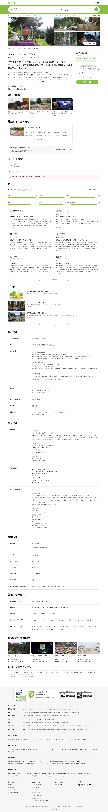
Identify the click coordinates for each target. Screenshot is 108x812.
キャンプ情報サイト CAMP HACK (16, 773)
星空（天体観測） (84, 749)
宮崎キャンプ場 (66, 729)
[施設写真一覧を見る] (31, 31)
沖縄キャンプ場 (83, 729)
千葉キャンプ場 (51, 712)
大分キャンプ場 (58, 729)
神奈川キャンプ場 (35, 712)
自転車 (97, 749)
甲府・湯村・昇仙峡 (14, 672)
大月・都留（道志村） (42, 672)
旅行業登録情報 (78, 806)
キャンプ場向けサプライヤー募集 (39, 800)
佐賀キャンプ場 (34, 729)
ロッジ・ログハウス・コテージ (15, 739)
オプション (16, 171)
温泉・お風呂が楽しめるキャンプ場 (16, 761)
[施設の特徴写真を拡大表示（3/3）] (62, 104)
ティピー (64, 739)
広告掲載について (36, 795)
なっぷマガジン (35, 790)
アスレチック (92, 749)
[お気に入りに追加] (28, 644)
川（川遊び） (22, 749)
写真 (19, 48)
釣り (53, 749)
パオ (68, 739)
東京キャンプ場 (26, 712)
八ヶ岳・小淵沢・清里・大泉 (26, 676)
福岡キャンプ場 (26, 729)
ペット (12, 751)
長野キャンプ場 (34, 715)
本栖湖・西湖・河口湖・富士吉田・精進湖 (72, 672)
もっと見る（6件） (54, 279)
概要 (9, 48)
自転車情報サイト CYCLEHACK (63, 773)
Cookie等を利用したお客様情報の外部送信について (63, 806)
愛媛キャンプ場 (82, 726)
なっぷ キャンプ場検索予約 (14, 15)
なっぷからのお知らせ (13, 792)
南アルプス (12, 676)
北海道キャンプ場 (27, 709)
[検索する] (96, 9)
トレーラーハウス (57, 739)
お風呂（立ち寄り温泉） (73, 749)
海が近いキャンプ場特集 (74, 761)
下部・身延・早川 (91, 672)
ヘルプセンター (58, 784)
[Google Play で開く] (87, 696)
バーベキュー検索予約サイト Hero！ (62, 776)
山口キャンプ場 (58, 726)
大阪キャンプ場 (26, 722)
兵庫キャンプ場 (34, 722)
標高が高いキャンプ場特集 (63, 763)
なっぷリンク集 (11, 790)
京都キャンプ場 (42, 722)
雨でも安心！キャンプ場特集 (38, 763)
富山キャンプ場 (50, 715)
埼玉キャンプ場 (43, 712)
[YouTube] (90, 785)
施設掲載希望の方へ (36, 798)
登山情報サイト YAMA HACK (32, 773)
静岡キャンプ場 (34, 719)
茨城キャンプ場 (59, 712)
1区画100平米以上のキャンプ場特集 (60, 761)
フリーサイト (49, 739)
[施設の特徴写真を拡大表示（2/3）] (40, 104)
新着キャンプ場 (47, 761)
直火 (9, 751)
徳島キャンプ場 (74, 726)
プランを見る (87, 82)
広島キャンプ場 (34, 726)
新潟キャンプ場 (42, 715)
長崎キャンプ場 (42, 729)
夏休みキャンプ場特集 (51, 763)
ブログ (30, 48)
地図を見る (26, 57)
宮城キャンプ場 (51, 709)
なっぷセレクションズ (37, 784)
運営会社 (27, 806)
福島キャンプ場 (75, 709)
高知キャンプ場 (90, 726)
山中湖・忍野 (55, 672)
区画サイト (42, 739)
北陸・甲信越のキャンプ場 (29, 15)
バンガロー (25, 739)
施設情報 (36, 48)
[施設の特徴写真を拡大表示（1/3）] (18, 104)
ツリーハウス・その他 (75, 739)
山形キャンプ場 (67, 709)
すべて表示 (12, 227)
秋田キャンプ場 (59, 709)
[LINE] (82, 785)
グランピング (84, 739)
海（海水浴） (29, 749)
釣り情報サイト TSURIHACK (47, 773)
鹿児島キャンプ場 (75, 729)
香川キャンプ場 (66, 726)
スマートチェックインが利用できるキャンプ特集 (19, 763)
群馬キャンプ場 (75, 712)
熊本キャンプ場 (50, 729)
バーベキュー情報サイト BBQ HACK (81, 773)
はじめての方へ (11, 787)
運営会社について (12, 784)
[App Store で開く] (70, 696)
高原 (36, 749)
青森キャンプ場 (35, 709)
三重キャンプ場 (50, 719)
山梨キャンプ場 (26, 715)
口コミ (24, 48)
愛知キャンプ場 (42, 719)
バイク (56, 749)
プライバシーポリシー (48, 806)
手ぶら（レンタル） (46, 749)
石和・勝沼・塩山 (28, 672)
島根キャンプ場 (50, 726)
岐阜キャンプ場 (26, 719)
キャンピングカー (63, 749)
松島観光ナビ (49, 776)
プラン (14, 48)
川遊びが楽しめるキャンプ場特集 (77, 763)
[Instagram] (79, 785)
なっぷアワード (35, 792)
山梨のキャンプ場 (41, 15)
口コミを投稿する (93, 189)
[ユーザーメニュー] (96, 2)
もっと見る (39, 81)
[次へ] (98, 69)
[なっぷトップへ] (12, 3)
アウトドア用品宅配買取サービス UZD (35, 776)
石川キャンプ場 (58, 715)
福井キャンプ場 (66, 715)
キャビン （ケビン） (34, 739)
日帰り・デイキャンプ (13, 749)
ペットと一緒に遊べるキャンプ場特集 (34, 761)
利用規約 (39, 806)
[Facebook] (87, 785)
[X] (85, 785)
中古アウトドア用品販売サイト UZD (16, 776)
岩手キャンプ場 (43, 709)
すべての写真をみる (89, 43)
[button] (31, 217)
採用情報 (33, 806)
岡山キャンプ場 (26, 726)
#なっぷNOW (35, 787)
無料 (39, 749)
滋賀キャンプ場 (50, 722)
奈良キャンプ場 (58, 722)
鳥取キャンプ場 (42, 726)
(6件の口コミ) (36, 57)
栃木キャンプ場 (67, 712)
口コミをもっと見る (87, 77)
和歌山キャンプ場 (67, 722)
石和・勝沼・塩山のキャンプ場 (54, 15)
